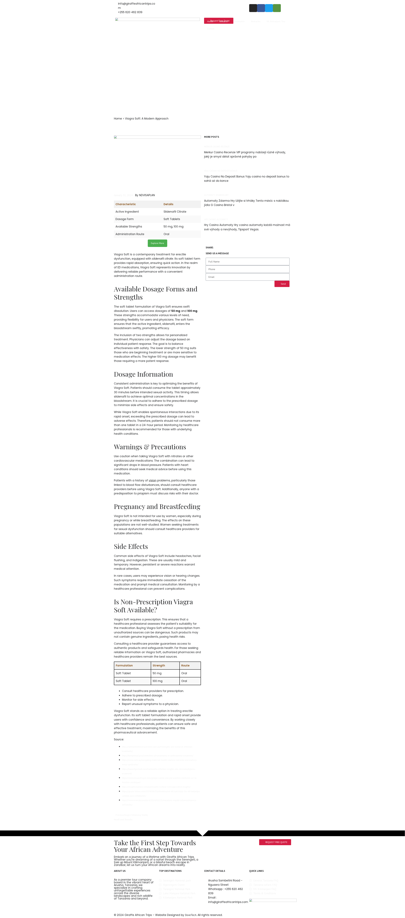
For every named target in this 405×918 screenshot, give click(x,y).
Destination (239, 21)
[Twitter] (269, 8)
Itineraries (255, 21)
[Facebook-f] (261, 8)
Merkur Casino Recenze (217, 146)
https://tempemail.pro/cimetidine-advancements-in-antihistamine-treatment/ (157, 755)
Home (210, 21)
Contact (210, 28)
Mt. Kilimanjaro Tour (276, 21)
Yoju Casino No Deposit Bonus (220, 170)
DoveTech (190, 915)
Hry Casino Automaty (216, 219)
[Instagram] (253, 8)
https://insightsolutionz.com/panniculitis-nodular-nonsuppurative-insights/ (156, 786)
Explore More (157, 243)
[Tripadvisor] (277, 8)
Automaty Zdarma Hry (216, 195)
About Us (223, 21)
